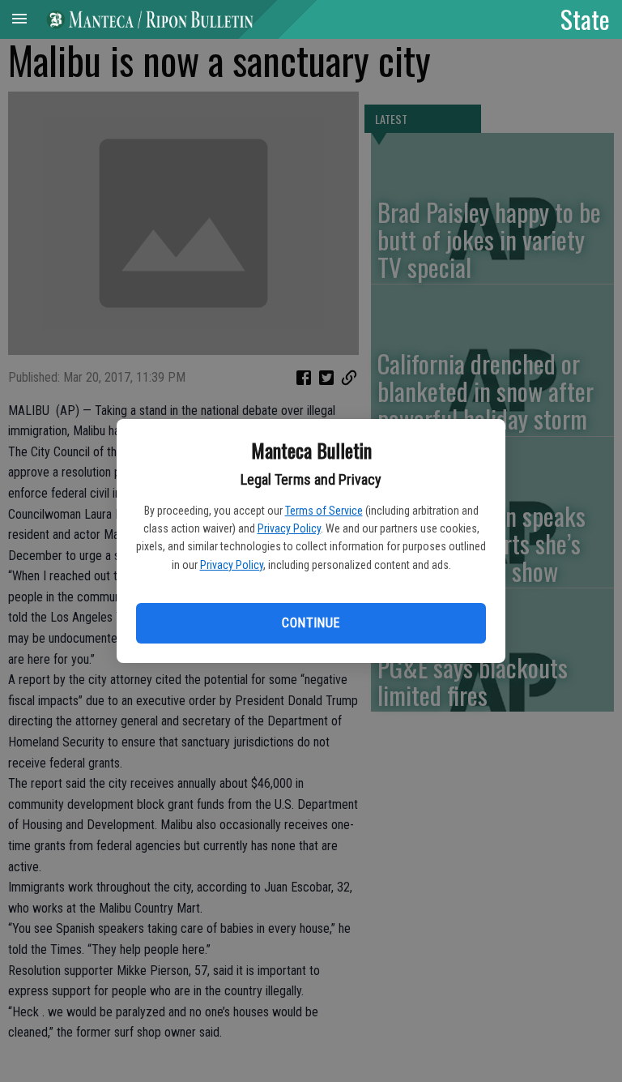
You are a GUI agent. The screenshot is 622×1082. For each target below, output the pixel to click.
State (585, 18)
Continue (310, 623)
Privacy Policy (289, 528)
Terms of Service (324, 510)
